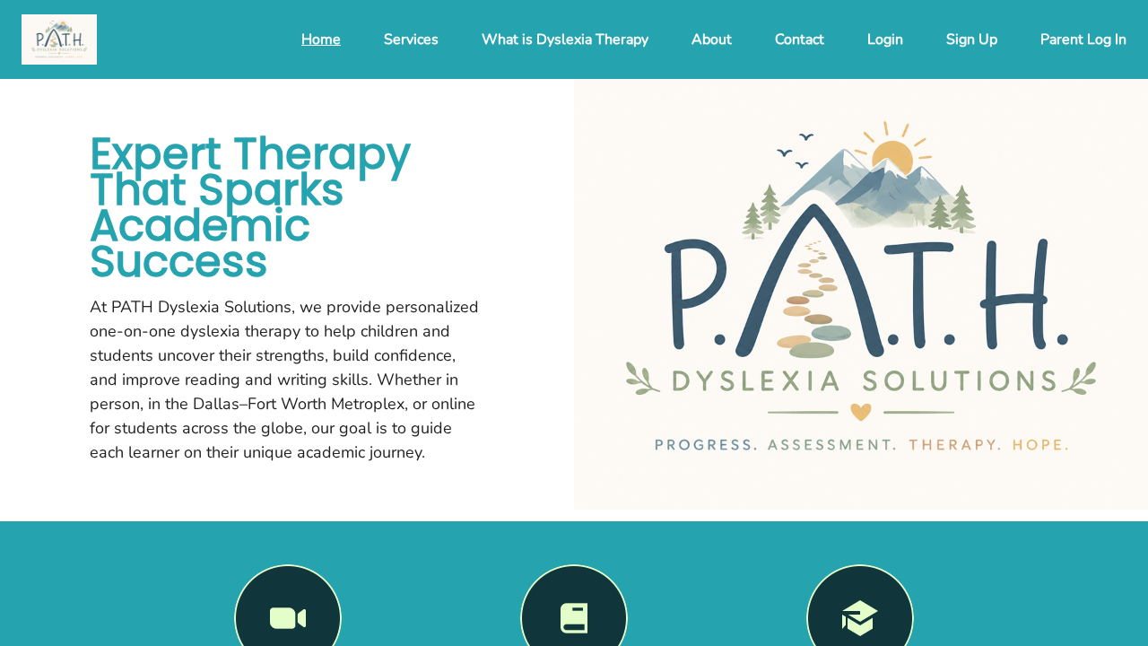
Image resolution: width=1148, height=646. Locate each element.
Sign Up (971, 39)
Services (411, 39)
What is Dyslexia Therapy (565, 39)
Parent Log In (1083, 39)
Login (885, 39)
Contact (799, 39)
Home (321, 39)
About (711, 39)
